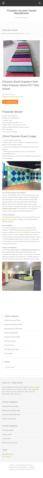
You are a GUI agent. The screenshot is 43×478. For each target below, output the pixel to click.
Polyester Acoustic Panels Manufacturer (21, 11)
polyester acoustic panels (9, 219)
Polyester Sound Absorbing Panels (17, 467)
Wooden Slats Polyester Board (13, 324)
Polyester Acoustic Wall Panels (13, 328)
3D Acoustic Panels (10, 341)
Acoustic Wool (8, 353)
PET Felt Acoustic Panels (11, 349)
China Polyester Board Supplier (24, 465)
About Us (12, 465)
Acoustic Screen (9, 345)
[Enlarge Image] (21, 40)
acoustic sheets (24, 230)
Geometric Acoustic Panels (12, 337)
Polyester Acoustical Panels (15, 96)
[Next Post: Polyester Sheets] (21, 308)
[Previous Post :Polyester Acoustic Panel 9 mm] (33, 304)
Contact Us (8, 456)
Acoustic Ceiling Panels (11, 333)
